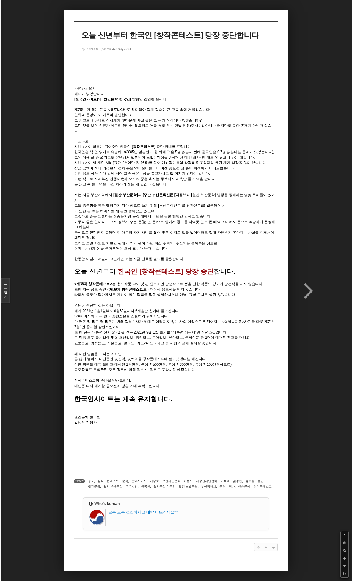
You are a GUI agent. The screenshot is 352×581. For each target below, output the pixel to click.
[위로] (344, 558)
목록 (5, 290)
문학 (125, 481)
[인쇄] (344, 573)
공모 (91, 481)
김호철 (249, 481)
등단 (222, 486)
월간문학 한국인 (164, 486)
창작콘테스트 (263, 486)
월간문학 (94, 486)
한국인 (145, 486)
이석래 (225, 481)
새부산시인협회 (206, 481)
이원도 (188, 481)
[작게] (344, 550)
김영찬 (237, 481)
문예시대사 (139, 481)
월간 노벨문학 (188, 486)
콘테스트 (113, 481)
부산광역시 (208, 486)
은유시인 (132, 486)
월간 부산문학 (112, 486)
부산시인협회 (171, 481)
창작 (100, 481)
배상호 (154, 481)
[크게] (344, 543)
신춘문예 (244, 486)
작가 (232, 486)
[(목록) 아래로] (344, 566)
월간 (261, 481)
